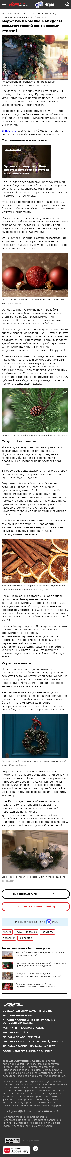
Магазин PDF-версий (17, 1015)
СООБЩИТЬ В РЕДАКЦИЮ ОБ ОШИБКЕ (27, 1051)
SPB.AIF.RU (9, 130)
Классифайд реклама (48, 1041)
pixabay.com (42, 85)
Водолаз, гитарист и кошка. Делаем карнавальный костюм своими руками (35, 985)
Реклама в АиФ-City (16, 1041)
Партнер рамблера (31, 1141)
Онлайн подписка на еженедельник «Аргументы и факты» (29, 1021)
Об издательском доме (19, 1010)
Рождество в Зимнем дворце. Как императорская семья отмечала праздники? (39, 974)
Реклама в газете (31, 1027)
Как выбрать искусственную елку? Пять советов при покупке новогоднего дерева (41, 964)
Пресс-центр (47, 1010)
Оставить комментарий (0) (36, 906)
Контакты (10, 1027)
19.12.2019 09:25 (10, 13)
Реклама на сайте (15, 1032)
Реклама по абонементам (21, 1037)
